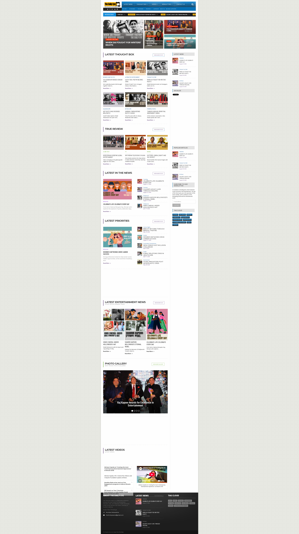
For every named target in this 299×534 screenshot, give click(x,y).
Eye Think (171, 503)
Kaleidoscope (106, 109)
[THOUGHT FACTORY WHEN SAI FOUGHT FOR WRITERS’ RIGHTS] (123, 20)
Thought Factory (117, 14)
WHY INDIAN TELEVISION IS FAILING (135, 155)
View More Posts (158, 55)
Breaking (105, 201)
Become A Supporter (171, 9)
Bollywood (146, 195)
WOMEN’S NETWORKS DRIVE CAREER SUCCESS (115, 253)
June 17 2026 (146, 208)
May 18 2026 (146, 232)
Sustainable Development (149, 243)
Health (145, 251)
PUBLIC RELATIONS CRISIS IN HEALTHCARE (153, 254)
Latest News (128, 4)
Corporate (156, 9)
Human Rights (146, 227)
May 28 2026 (146, 265)
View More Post (159, 302)
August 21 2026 (147, 240)
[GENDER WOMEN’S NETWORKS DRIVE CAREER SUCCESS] (180, 35)
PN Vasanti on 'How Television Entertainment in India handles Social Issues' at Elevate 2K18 (116, 492)
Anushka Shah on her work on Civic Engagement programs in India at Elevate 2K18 (117, 484)
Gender (145, 235)
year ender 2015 (185, 217)
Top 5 (170, 500)
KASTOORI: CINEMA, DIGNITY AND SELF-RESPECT (156, 156)
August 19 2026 (147, 200)
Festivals (149, 14)
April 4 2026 (146, 248)
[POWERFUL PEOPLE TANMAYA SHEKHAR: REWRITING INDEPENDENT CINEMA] (153, 20)
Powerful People (182, 14)
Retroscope (128, 109)
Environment (146, 260)
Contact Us (181, 4)
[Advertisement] (135, 283)
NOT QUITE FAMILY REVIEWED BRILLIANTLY (111, 112)
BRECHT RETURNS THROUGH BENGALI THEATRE (153, 229)
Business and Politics (109, 77)
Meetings (189, 214)
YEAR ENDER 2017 (187, 219)
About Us (162, 9)
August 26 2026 (182, 75)
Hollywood (146, 204)
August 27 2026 (147, 184)
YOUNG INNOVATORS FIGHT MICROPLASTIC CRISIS (153, 262)
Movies (149, 152)
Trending (145, 179)
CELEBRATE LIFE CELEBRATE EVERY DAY (116, 204)
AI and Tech (106, 152)
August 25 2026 (147, 192)
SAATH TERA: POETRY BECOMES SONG (134, 81)
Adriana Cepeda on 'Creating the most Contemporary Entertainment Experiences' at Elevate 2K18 (117, 468)
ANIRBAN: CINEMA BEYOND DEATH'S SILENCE (132, 112)
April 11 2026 (146, 256)
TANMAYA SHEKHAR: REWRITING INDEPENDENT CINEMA (156, 112)
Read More (106, 88)
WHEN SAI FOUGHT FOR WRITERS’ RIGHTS (131, 14)
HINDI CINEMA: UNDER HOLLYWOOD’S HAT (151, 206)
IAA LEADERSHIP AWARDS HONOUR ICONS (112, 81)
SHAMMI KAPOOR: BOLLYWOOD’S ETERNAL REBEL (155, 198)
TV (125, 152)
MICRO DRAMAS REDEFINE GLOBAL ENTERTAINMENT (112, 156)
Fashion (171, 505)
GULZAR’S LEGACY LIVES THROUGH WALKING (162, 14)
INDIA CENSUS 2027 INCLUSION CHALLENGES (154, 246)
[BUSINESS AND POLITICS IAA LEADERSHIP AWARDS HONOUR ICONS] (180, 20)
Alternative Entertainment (132, 77)
